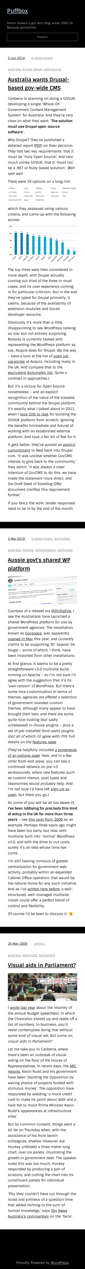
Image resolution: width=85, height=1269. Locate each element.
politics (39, 944)
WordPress (60, 1262)
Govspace (33, 633)
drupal (27, 69)
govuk (38, 69)
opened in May (20, 639)
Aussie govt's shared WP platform (39, 564)
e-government (42, 58)
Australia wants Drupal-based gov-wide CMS (38, 83)
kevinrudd (29, 955)
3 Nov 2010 (16, 539)
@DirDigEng (61, 611)
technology (62, 539)
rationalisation (45, 550)
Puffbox (17, 11)
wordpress (65, 550)
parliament (47, 955)
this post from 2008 (46, 819)
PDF (38, 145)
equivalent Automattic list (30, 372)
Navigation (42, 36)
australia (14, 69)
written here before (43, 889)
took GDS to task (34, 414)
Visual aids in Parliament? (42, 965)
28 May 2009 (17, 944)
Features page (44, 742)
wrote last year (22, 1007)
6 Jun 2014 (16, 58)
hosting (27, 550)
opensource (52, 69)
